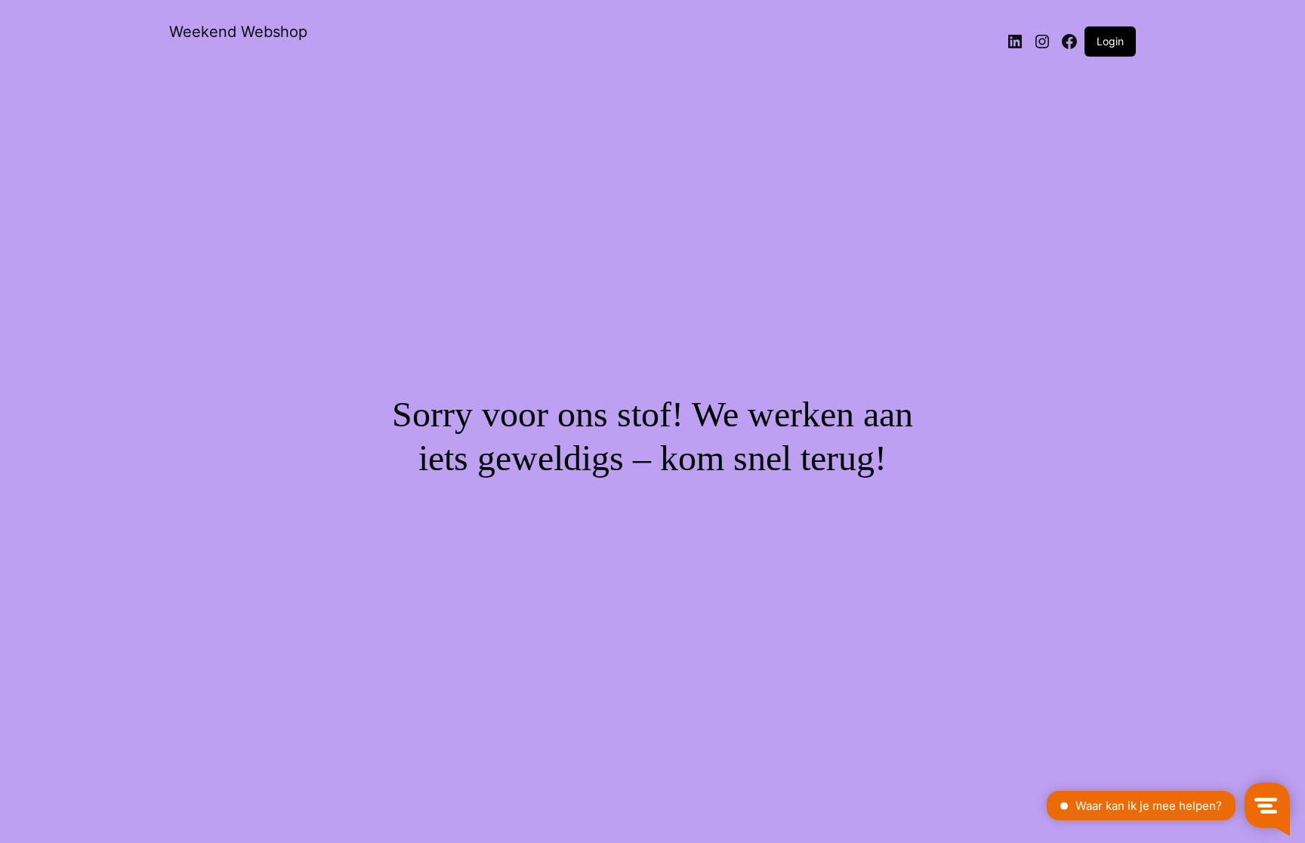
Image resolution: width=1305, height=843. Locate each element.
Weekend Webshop (238, 32)
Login (1110, 41)
